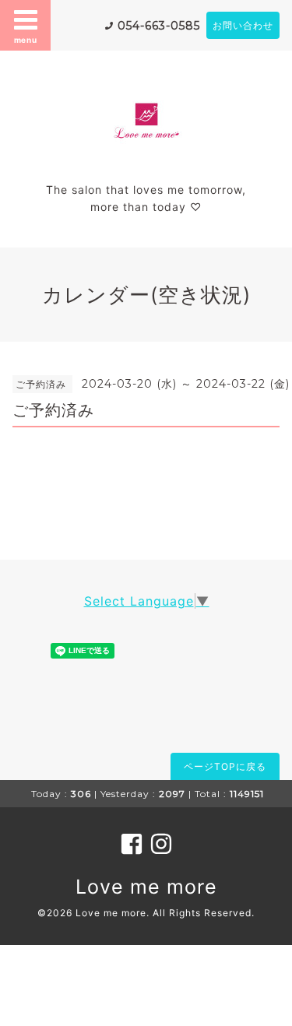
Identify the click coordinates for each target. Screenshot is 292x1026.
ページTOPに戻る (225, 766)
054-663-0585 (159, 26)
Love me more (146, 886)
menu (25, 39)
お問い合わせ (243, 25)
